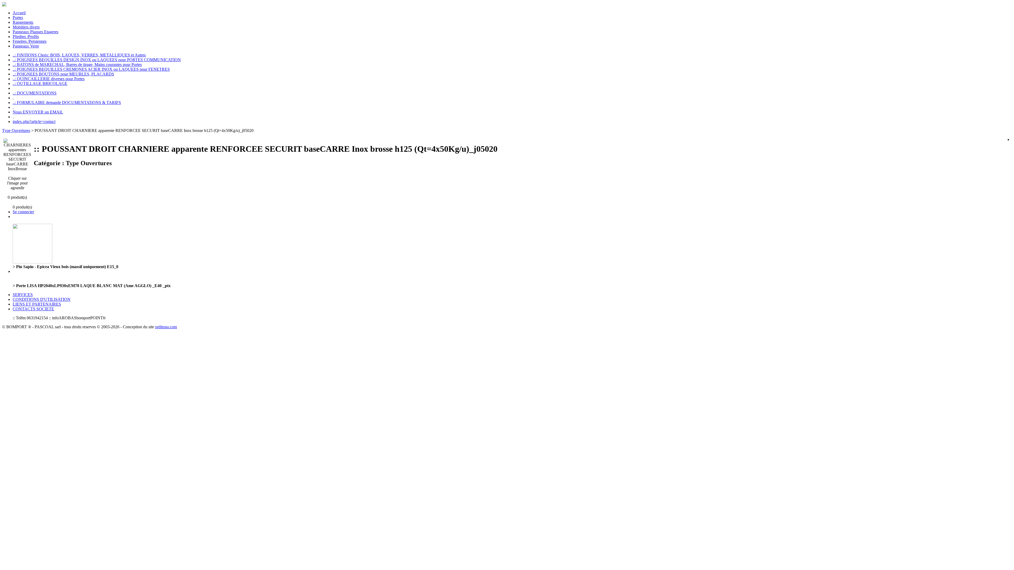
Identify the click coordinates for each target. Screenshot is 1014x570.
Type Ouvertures (16, 130)
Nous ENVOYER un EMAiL (38, 112)
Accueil (19, 13)
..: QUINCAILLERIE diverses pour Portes (48, 79)
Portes (18, 17)
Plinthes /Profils (26, 36)
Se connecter (23, 212)
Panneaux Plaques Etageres (35, 32)
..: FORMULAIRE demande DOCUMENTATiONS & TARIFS (67, 102)
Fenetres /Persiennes (29, 41)
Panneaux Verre (26, 46)
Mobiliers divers (26, 27)
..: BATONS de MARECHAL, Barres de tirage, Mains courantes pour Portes (77, 64)
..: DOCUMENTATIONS (35, 93)
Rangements (23, 22)
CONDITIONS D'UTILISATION (42, 299)
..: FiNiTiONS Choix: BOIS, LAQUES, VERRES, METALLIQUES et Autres (79, 55)
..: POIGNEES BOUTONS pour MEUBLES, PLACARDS (63, 74)
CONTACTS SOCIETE (33, 309)
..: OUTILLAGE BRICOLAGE (40, 83)
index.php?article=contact (34, 121)
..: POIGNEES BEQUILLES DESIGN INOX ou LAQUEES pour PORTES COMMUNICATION (97, 60)
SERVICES (23, 294)
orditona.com (166, 327)
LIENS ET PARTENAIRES (37, 304)
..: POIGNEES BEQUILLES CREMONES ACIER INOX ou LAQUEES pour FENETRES (91, 69)
